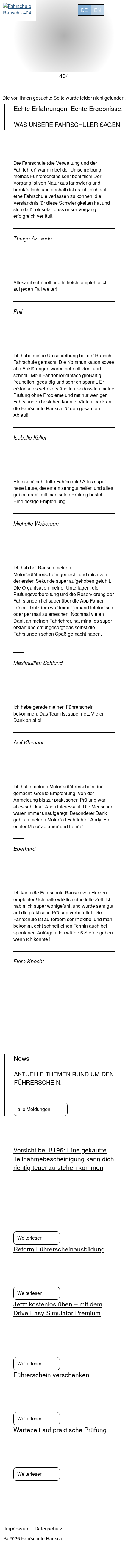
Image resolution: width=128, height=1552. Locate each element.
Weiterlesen (30, 1237)
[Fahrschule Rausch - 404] (18, 10)
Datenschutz (49, 1528)
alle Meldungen (34, 1109)
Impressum (16, 1528)
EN (97, 10)
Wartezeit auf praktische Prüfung (60, 1429)
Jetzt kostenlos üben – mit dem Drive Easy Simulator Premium (57, 1308)
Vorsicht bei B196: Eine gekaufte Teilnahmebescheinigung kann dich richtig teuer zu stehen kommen (63, 1158)
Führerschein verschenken (51, 1374)
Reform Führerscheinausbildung (59, 1248)
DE (84, 10)
